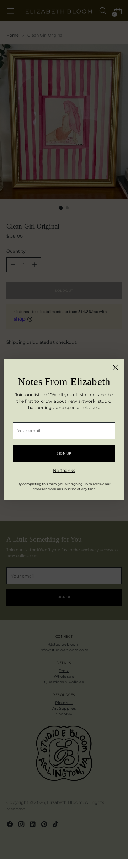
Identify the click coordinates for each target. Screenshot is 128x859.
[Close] (115, 367)
